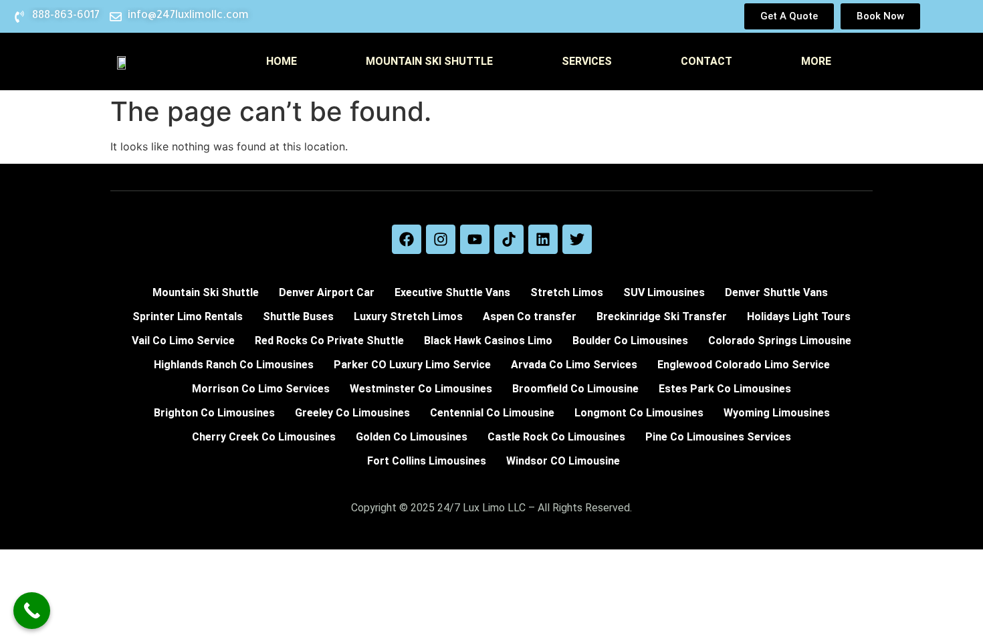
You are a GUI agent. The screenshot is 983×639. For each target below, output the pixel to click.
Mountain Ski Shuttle (429, 61)
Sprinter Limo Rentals (187, 316)
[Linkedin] (543, 239)
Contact (706, 61)
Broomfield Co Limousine (575, 388)
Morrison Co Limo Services (261, 388)
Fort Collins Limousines (426, 461)
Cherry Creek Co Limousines (264, 436)
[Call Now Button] (31, 610)
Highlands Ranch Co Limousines (234, 364)
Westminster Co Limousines (421, 388)
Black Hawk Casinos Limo (488, 340)
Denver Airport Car (326, 292)
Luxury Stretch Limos (408, 316)
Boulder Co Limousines (630, 340)
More (816, 61)
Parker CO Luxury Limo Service (412, 364)
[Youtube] (474, 239)
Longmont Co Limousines (638, 412)
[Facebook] (406, 239)
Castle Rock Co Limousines (556, 436)
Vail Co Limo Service (183, 340)
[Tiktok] (509, 239)
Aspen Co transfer (529, 316)
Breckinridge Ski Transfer (661, 316)
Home (281, 61)
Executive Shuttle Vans (452, 292)
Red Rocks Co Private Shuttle (329, 340)
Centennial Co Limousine (492, 412)
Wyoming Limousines (777, 412)
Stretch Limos (566, 292)
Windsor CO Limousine (563, 461)
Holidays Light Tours (799, 316)
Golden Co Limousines (411, 436)
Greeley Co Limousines (352, 412)
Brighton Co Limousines (214, 412)
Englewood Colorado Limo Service (743, 364)
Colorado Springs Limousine (779, 340)
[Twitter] (577, 239)
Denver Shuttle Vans (776, 292)
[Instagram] (440, 239)
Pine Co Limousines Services (718, 436)
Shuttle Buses (298, 316)
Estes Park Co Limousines (725, 388)
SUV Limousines (664, 292)
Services (587, 61)
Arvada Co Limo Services (574, 364)
